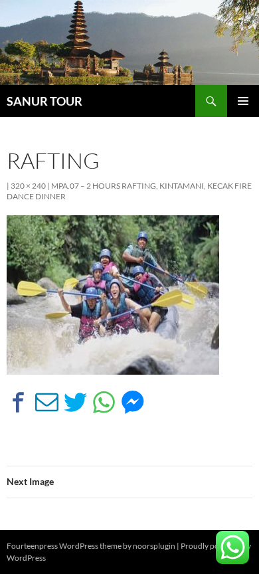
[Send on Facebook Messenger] (132, 402)
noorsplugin (154, 546)
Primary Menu (243, 101)
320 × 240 (28, 186)
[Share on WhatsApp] (104, 402)
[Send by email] (46, 402)
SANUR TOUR (44, 101)
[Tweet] (75, 402)
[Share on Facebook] (18, 402)
